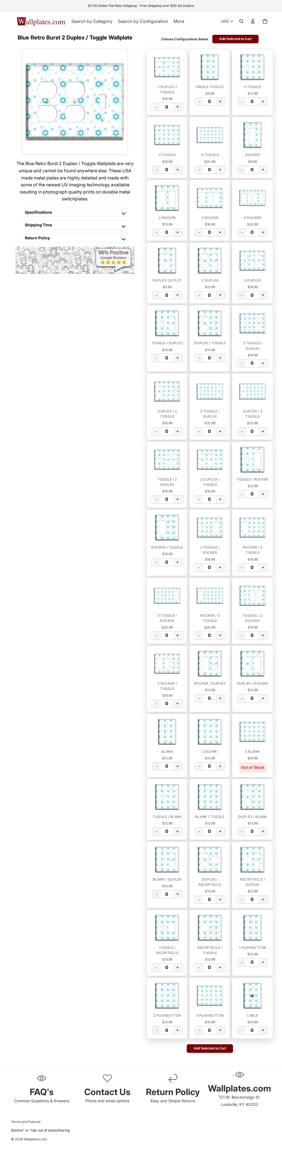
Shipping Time (38, 224)
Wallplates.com (35, 1139)
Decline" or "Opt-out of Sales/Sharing (40, 1130)
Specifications (38, 212)
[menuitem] (179, 21)
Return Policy (37, 237)
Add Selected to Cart (235, 39)
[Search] (241, 21)
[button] (167, 67)
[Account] (253, 21)
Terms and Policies (25, 1122)
